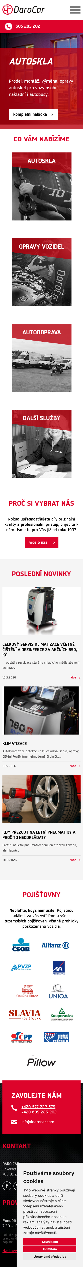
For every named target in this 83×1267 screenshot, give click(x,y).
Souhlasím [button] (50, 1242)
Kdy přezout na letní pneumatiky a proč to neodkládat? (38, 835)
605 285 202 (27, 26)
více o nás (38, 543)
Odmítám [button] (50, 1249)
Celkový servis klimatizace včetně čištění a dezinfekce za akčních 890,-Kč (40, 650)
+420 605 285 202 (39, 1112)
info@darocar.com (37, 1122)
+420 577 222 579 (38, 1107)
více (73, 677)
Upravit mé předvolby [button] (50, 1256)
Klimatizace (14, 744)
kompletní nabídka (30, 114)
